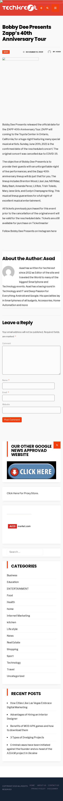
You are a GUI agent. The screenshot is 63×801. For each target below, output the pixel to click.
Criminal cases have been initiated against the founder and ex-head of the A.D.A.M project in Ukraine (29, 749)
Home (32, 785)
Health (11, 602)
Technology (14, 662)
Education (13, 582)
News (6, 52)
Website (6, 404)
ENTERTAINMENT (18, 588)
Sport (10, 656)
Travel (10, 669)
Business (12, 575)
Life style (12, 629)
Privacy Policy (38, 789)
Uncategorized (15, 676)
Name (5, 380)
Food (10, 595)
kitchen (11, 622)
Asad (58, 51)
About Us (41, 785)
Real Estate (13, 642)
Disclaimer (52, 789)
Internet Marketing (18, 615)
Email (5, 392)
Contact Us (53, 785)
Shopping (12, 649)
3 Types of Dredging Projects (27, 737)
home (10, 609)
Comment (6, 343)
